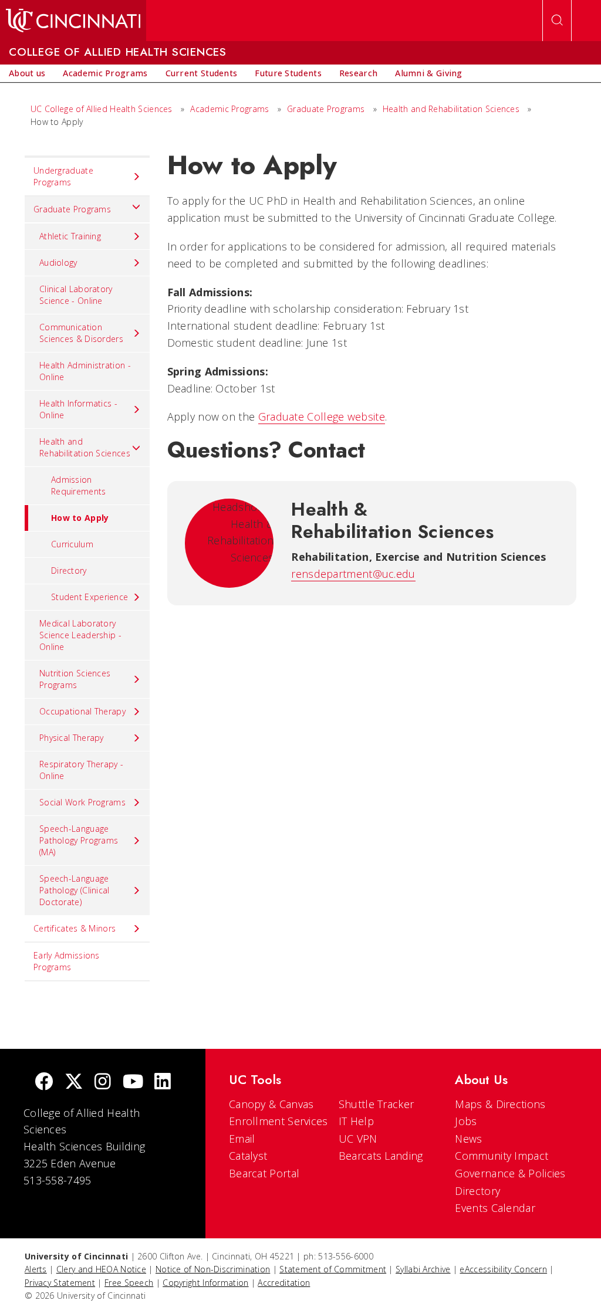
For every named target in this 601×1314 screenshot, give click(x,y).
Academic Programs (229, 108)
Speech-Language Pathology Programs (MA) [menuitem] (78, 840)
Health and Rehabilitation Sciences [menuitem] (84, 447)
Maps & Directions (500, 1104)
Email (242, 1139)
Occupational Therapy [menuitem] (82, 711)
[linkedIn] (162, 1082)
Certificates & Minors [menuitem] (74, 928)
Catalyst (248, 1156)
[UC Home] (73, 20)
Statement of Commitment (332, 1269)
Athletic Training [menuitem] (70, 236)
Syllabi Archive (423, 1269)
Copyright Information (205, 1282)
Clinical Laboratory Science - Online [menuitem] (76, 294)
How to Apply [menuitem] (80, 517)
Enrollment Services (278, 1121)
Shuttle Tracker (376, 1104)
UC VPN (358, 1139)
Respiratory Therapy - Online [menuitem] (81, 769)
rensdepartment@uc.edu (353, 574)
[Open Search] (557, 20)
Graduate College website (321, 416)
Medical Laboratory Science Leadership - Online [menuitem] (80, 635)
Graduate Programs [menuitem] (72, 209)
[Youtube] (133, 1082)
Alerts (36, 1269)
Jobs (466, 1121)
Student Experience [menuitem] (89, 596)
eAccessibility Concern (503, 1269)
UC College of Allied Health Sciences (103, 108)
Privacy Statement (60, 1282)
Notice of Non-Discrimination (213, 1269)
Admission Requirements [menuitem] (78, 485)
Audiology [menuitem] (58, 262)
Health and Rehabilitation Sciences (452, 108)
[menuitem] (27, 73)
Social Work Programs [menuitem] (82, 802)
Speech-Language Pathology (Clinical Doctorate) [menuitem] (74, 890)
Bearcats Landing (381, 1156)
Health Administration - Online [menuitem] (85, 371)
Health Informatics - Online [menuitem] (78, 409)
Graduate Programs (325, 108)
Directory (477, 1191)
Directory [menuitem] (69, 570)
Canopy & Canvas (271, 1104)
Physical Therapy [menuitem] (71, 737)
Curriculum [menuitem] (72, 544)
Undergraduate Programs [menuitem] (63, 176)
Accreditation (284, 1282)
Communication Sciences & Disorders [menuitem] (81, 332)
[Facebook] (44, 1082)
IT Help (356, 1121)
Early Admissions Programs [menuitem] (66, 961)
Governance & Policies (510, 1173)
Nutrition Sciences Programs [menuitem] (74, 679)
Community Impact (501, 1156)
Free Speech (128, 1282)
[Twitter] (74, 1082)
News (468, 1139)
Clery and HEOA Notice (101, 1269)
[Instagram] (102, 1082)
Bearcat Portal (264, 1173)
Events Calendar (495, 1208)
